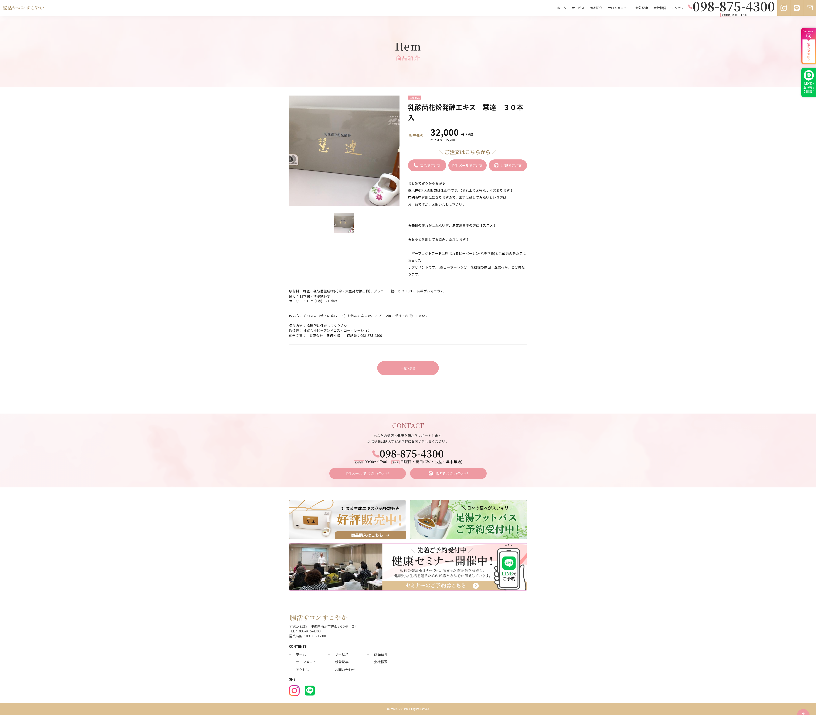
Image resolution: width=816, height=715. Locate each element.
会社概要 (659, 7)
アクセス (678, 7)
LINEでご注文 (511, 165)
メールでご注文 (471, 165)
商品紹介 (596, 7)
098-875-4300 (412, 453)
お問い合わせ (345, 669)
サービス (578, 7)
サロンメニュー (619, 7)
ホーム (561, 7)
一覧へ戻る (408, 368)
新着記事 (641, 7)
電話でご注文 (430, 165)
